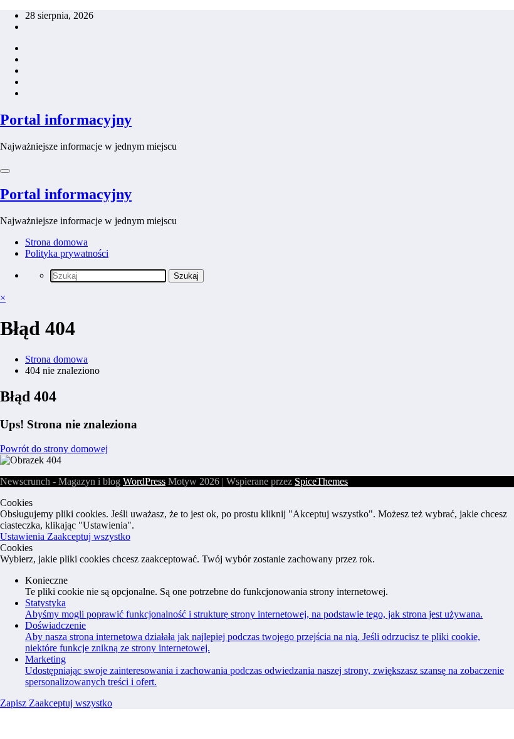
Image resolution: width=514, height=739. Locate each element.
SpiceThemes (321, 481)
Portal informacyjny (66, 119)
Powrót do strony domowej (54, 448)
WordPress (144, 481)
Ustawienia (23, 536)
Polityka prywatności (66, 253)
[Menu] (5, 171)
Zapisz (14, 703)
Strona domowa (56, 242)
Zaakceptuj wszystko (88, 536)
